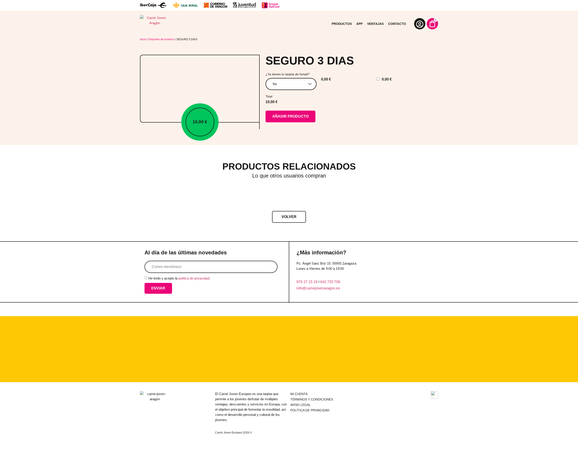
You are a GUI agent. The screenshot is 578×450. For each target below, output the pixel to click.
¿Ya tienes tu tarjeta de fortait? (288, 74)
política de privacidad (193, 278)
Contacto (397, 24)
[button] (289, 217)
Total (269, 96)
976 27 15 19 (306, 282)
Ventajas (375, 24)
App (359, 24)
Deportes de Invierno (161, 39)
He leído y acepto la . (179, 278)
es (338, 288)
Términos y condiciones (311, 399)
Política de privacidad (309, 410)
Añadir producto (290, 116)
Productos (342, 24)
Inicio (143, 39)
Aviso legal (300, 405)
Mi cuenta (299, 394)
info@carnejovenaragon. (316, 288)
